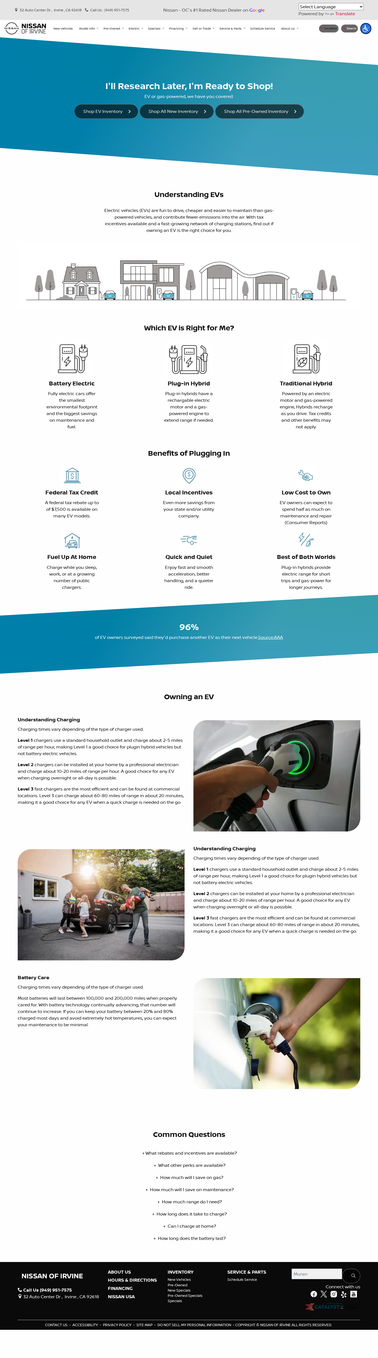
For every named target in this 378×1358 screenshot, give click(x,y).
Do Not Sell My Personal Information (194, 1324)
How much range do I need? (189, 1202)
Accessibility (86, 1324)
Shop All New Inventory (173, 111)
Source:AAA (270, 637)
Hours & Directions (132, 1280)
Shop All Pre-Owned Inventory (256, 111)
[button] (63, 28)
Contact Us (56, 1324)
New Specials (179, 1290)
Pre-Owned (177, 1284)
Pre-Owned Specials (185, 1295)
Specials (175, 1300)
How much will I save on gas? (189, 1177)
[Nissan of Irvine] (25, 28)
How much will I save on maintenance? (190, 1189)
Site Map (144, 1324)
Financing (120, 1288)
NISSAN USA (121, 1296)
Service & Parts (246, 1272)
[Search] (351, 1276)
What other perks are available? (190, 1165)
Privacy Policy (117, 1324)
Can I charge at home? (189, 1226)
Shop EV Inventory (103, 111)
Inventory (180, 1272)
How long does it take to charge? (189, 1214)
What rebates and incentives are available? (189, 1153)
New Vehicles (179, 1279)
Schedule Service (242, 1279)
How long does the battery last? (190, 1238)
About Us (119, 1272)
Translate (345, 14)
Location (330, 28)
